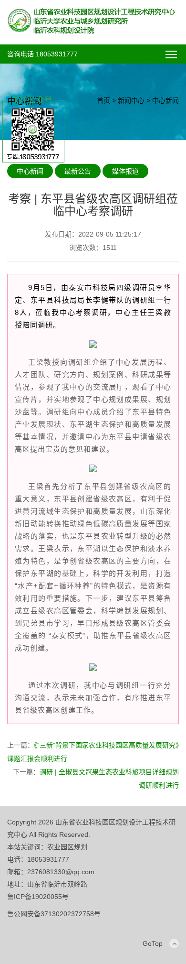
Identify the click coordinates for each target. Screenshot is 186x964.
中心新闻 (165, 100)
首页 (103, 100)
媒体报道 (125, 171)
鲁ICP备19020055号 (38, 896)
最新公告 (77, 171)
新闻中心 (131, 100)
